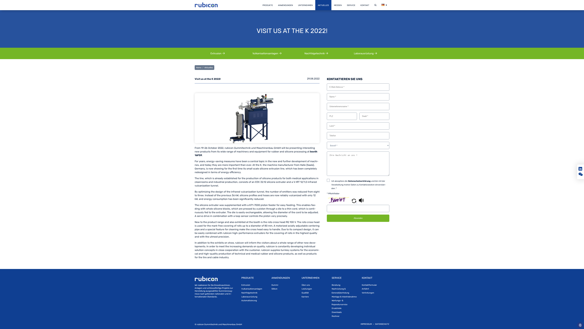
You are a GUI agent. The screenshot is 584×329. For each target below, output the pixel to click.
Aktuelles (323, 5)
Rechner (335, 316)
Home (198, 67)
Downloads (337, 312)
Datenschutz (382, 324)
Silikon (274, 289)
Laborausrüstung (249, 297)
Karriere (305, 297)
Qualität (305, 293)
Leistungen (307, 289)
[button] (354, 202)
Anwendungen (285, 5)
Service (351, 5)
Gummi (274, 285)
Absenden (358, 218)
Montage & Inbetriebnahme (344, 297)
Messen (338, 5)
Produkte (267, 5)
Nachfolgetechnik (249, 293)
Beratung (336, 285)
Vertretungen (368, 293)
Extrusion (245, 285)
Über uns (306, 285)
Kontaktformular (369, 285)
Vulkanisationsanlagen (251, 289)
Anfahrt (365, 289)
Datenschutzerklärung (359, 181)
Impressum (366, 324)
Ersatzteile (336, 308)
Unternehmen (305, 5)
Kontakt (364, 5)
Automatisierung (249, 300)
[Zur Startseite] (206, 5)
